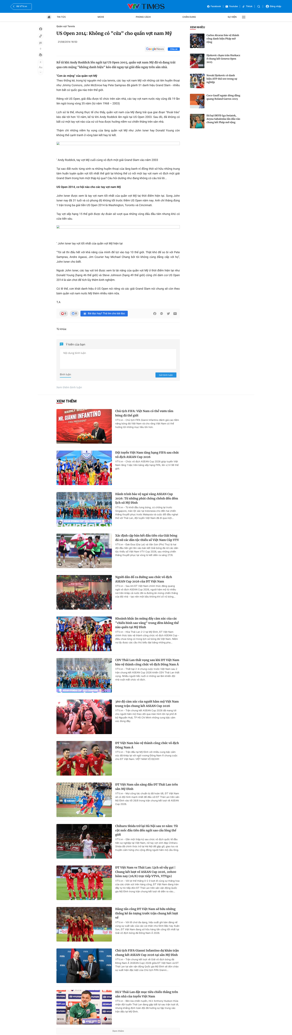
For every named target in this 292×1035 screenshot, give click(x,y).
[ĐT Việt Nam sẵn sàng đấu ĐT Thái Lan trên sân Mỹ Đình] (84, 799)
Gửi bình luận (166, 374)
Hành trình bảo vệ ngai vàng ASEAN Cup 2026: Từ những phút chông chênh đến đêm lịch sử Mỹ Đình (146, 498)
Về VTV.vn (21, 6)
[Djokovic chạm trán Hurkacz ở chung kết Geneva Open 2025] (197, 61)
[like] (40, 29)
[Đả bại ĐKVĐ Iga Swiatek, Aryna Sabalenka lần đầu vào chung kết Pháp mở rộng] (197, 121)
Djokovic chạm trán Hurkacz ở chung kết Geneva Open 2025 (223, 59)
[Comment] (40, 43)
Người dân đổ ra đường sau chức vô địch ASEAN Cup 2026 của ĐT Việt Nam (143, 579)
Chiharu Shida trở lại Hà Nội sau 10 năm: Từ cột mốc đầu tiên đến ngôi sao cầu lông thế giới (146, 830)
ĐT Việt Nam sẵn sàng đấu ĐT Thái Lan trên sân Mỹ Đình (146, 787)
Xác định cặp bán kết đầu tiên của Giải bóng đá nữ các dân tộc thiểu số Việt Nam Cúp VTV (147, 538)
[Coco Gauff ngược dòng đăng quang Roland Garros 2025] (197, 101)
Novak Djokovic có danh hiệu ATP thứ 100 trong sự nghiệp (221, 79)
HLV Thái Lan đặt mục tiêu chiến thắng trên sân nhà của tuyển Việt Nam (146, 994)
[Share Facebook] (155, 314)
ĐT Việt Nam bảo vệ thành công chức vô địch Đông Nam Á (147, 745)
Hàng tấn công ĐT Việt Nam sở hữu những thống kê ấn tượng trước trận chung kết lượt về (146, 913)
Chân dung (189, 17)
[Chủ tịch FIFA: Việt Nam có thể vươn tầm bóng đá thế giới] (84, 426)
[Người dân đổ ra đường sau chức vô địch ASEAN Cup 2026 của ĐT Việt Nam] (84, 592)
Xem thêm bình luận (69, 387)
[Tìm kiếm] (258, 6)
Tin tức (61, 17)
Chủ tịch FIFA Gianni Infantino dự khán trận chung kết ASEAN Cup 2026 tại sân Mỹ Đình (147, 953)
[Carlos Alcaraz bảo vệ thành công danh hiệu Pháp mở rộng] (197, 41)
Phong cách (143, 17)
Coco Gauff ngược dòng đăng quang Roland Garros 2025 (223, 97)
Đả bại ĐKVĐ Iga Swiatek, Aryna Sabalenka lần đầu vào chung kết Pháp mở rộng (223, 119)
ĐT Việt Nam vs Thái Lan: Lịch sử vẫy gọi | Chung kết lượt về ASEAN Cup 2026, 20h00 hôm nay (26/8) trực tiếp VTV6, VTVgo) (145, 872)
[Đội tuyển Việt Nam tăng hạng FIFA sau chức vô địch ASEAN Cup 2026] (84, 468)
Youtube (233, 6)
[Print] (40, 55)
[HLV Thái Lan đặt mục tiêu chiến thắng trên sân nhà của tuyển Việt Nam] (84, 1007)
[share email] (175, 314)
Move (101, 17)
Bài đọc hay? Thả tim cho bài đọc (106, 313)
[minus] (40, 72)
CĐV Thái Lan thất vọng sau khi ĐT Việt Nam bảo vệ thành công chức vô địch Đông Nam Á (147, 662)
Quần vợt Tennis (65, 26)
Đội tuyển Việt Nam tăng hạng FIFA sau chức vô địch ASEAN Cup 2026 (147, 455)
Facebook (216, 6)
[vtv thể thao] (146, 6)
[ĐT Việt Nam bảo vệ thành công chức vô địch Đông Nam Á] (84, 758)
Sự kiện (232, 17)
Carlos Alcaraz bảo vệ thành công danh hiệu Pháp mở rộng (222, 39)
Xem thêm (118, 1031)
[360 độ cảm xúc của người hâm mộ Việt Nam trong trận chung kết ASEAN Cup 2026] (84, 717)
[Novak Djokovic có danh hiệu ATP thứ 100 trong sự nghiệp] (197, 81)
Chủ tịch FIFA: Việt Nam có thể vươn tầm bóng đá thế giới (144, 413)
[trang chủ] (49, 17)
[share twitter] (168, 314)
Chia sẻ (173, 49)
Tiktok (249, 6)
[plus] (40, 62)
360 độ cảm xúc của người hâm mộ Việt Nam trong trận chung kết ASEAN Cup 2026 (147, 704)
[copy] (40, 36)
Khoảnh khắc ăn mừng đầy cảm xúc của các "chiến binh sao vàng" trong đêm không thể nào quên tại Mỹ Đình (147, 623)
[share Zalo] (162, 314)
